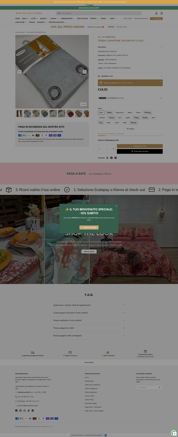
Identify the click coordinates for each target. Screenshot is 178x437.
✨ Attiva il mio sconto (89, 227)
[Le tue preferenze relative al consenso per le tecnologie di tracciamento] (175, 434)
